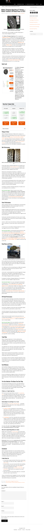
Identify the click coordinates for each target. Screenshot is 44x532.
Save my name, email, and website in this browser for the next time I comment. (12, 517)
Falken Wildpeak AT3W (14, 166)
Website (2, 510)
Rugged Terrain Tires (14, 481)
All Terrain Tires (8, 481)
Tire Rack (12, 76)
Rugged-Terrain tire (6, 37)
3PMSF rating (9, 44)
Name (2, 501)
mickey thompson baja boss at (17, 482)
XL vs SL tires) (19, 466)
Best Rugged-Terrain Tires (34, 20)
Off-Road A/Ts (21, 42)
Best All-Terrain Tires (33, 17)
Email (2, 506)
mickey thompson (9, 482)
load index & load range (18, 467)
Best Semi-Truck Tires (33, 28)
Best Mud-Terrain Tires (34, 22)
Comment (3, 490)
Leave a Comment (21, 13)
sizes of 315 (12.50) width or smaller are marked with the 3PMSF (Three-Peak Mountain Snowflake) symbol (13, 138)
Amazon (12, 88)
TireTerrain (7, 1)
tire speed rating (15, 431)
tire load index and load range (13, 403)
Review (23, 482)
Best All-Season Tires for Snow (35, 24)
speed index (6, 469)
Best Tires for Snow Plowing (34, 26)
